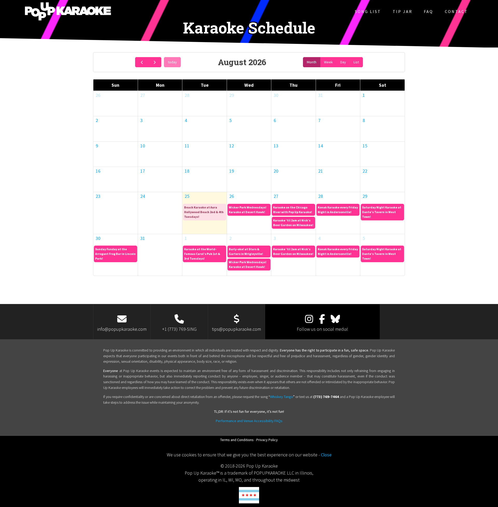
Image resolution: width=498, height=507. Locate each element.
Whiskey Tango (281, 396)
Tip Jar (402, 11)
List (356, 62)
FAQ (428, 11)
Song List (368, 11)
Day (343, 62)
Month (311, 62)
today (172, 62)
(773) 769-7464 (326, 396)
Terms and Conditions (237, 439)
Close (326, 455)
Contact (456, 11)
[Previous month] (141, 62)
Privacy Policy (267, 439)
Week (328, 62)
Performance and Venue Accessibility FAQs (249, 420)
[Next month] (154, 62)
